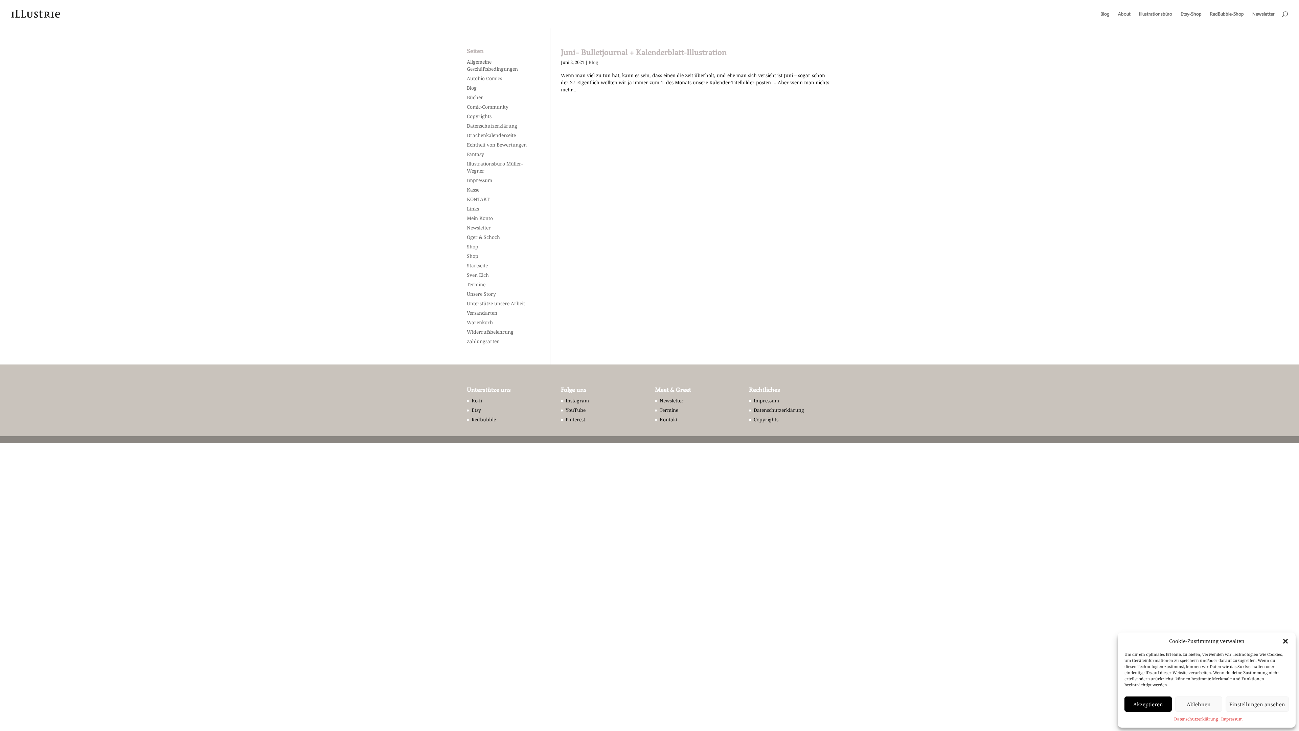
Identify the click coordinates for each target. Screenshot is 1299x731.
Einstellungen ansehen (1257, 704)
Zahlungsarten (483, 341)
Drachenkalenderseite (491, 135)
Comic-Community (487, 107)
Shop (472, 246)
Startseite (477, 265)
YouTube (576, 410)
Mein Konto (480, 218)
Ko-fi (477, 400)
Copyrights (479, 116)
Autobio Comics (484, 78)
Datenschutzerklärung (1196, 719)
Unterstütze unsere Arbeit (496, 303)
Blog (1105, 14)
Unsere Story (481, 294)
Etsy (476, 410)
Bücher (475, 97)
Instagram (577, 400)
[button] (1285, 641)
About (1124, 14)
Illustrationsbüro (1155, 14)
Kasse (473, 189)
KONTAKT (478, 199)
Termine (476, 284)
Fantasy (475, 154)
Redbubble (484, 419)
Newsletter (1263, 14)
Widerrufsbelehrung (490, 332)
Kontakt (669, 419)
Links (473, 208)
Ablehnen (1199, 704)
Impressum (1232, 719)
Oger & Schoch (483, 237)
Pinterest (575, 419)
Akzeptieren (1148, 704)
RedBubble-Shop (1227, 14)
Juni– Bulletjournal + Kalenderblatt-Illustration (644, 52)
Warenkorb (480, 322)
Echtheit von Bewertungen (497, 144)
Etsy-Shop (1191, 14)
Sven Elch (478, 275)
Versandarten (482, 313)
